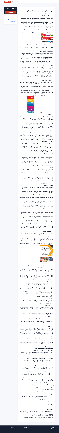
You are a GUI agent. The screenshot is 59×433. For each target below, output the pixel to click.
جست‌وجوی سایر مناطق (11, 19)
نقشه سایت (25, 427)
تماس (29, 427)
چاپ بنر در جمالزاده (35, 15)
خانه (54, 4)
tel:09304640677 (7, 1)
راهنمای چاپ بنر (14, 1)
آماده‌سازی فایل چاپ (12, 21)
